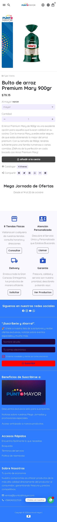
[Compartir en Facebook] (19, 173)
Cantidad (7, 113)
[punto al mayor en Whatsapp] (34, 310)
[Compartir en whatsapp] (35, 173)
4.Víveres (22, 166)
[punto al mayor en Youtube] (30, 310)
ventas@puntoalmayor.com (18, 495)
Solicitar (14, 292)
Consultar (14, 250)
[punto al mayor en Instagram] (27, 310)
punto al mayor (35, 512)
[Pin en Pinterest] (29, 173)
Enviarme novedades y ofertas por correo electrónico (27, 356)
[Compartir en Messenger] (45, 173)
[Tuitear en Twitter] (24, 173)
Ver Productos (42, 292)
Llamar (43, 250)
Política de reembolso (13, 455)
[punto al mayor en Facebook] (23, 310)
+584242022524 (11, 500)
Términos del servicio (13, 450)
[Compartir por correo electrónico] (40, 173)
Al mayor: (10, 101)
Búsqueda (7, 445)
